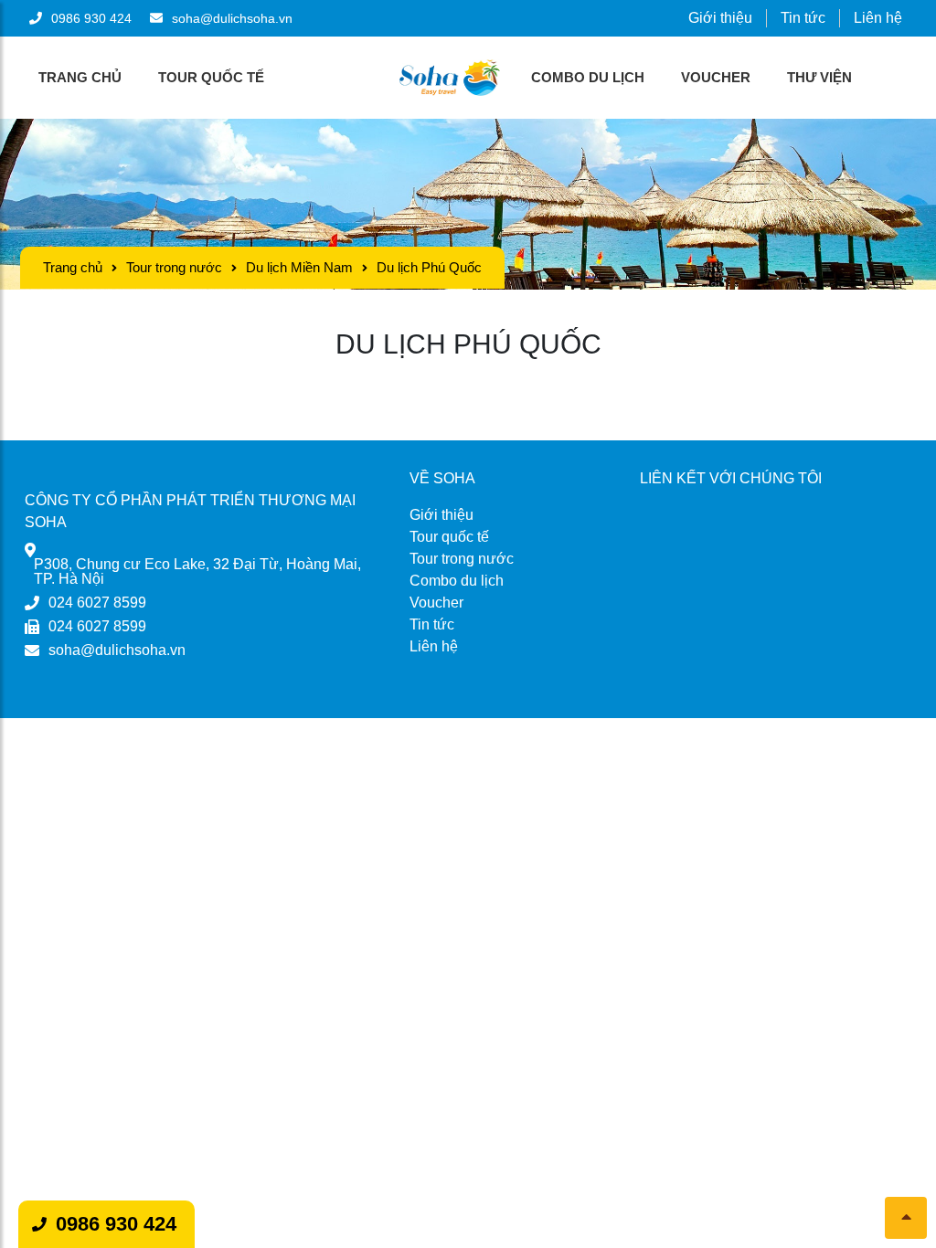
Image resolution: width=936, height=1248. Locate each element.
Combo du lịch (587, 77)
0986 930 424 (116, 1223)
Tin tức (803, 18)
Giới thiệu (720, 18)
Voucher (715, 77)
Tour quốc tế (211, 77)
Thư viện (819, 77)
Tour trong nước (174, 267)
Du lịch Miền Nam (299, 267)
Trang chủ (80, 77)
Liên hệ (878, 18)
